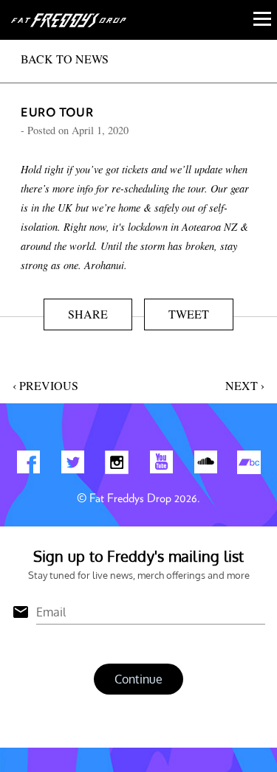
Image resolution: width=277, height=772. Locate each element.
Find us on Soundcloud (205, 465)
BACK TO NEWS (65, 58)
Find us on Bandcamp (249, 465)
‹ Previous (45, 385)
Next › (244, 385)
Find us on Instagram (116, 465)
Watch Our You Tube (161, 465)
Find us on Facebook (28, 465)
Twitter (72, 465)
